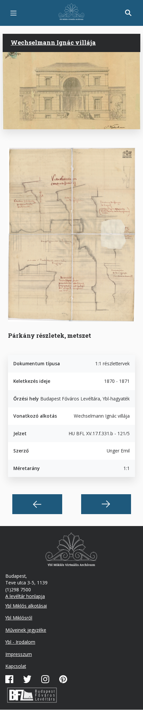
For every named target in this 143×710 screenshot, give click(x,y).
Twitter (27, 679)
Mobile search (128, 13)
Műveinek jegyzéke (25, 630)
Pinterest (63, 679)
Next (106, 504)
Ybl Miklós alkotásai (26, 606)
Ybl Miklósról (18, 618)
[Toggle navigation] (13, 13)
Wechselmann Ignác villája (53, 42)
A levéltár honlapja (25, 596)
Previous (37, 504)
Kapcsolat (15, 666)
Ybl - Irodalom (20, 642)
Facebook (9, 679)
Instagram (45, 679)
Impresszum (18, 654)
